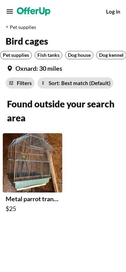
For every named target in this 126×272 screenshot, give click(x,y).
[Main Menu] (10, 11)
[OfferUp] (33, 11)
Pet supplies (23, 27)
